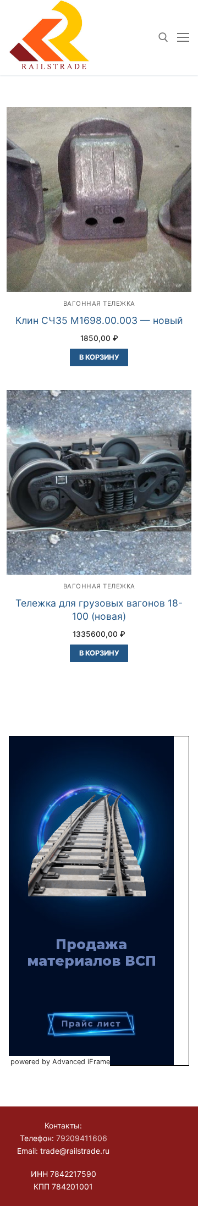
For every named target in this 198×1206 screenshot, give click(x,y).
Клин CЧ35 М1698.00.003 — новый (99, 320)
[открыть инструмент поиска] (163, 37)
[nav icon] (183, 37)
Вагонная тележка (99, 303)
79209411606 (81, 1138)
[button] (99, 357)
